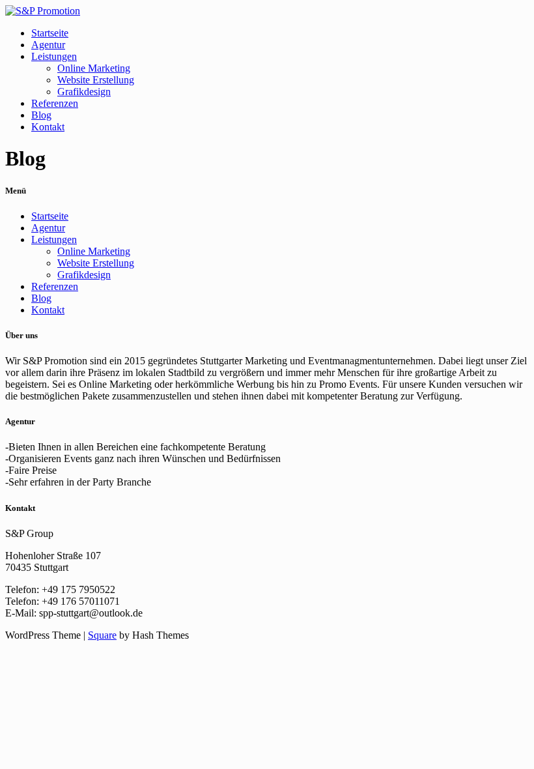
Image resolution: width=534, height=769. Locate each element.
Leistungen (54, 56)
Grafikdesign (84, 91)
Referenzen (54, 103)
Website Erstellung (95, 79)
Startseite (49, 32)
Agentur (48, 44)
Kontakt (47, 126)
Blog (41, 115)
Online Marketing (93, 68)
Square (102, 635)
